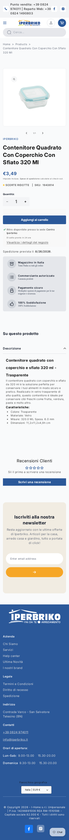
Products (21, 44)
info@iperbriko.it (15, 739)
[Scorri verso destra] (43, 133)
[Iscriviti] (34, 572)
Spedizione (11, 696)
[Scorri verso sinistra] (26, 133)
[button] (5, 23)
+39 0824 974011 (15, 732)
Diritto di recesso (15, 690)
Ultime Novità (13, 662)
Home (6, 44)
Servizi (8, 650)
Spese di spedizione (30, 179)
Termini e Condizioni (18, 684)
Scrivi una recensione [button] (34, 482)
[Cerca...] (9, 32)
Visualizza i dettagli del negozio (27, 242)
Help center (11, 656)
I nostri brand (12, 668)
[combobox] (34, 32)
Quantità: (9, 194)
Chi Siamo (10, 644)
